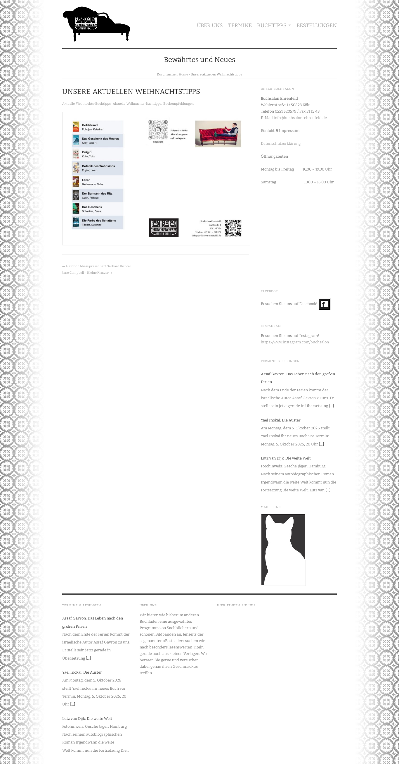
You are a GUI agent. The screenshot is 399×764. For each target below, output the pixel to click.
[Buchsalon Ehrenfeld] (96, 22)
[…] (331, 406)
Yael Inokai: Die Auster (281, 420)
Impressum (289, 130)
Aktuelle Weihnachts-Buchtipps (86, 104)
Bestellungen (316, 25)
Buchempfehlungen (178, 104)
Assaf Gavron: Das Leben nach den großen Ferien (298, 378)
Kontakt (268, 130)
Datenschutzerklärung (281, 143)
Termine (240, 25)
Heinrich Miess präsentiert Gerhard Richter (98, 266)
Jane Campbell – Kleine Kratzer (85, 273)
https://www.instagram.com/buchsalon (295, 342)
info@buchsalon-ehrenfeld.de (300, 118)
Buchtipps (272, 25)
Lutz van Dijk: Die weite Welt (286, 458)
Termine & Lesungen (280, 361)
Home (183, 74)
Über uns (210, 25)
